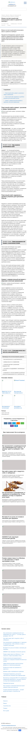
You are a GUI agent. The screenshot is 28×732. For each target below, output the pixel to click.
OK (19, 730)
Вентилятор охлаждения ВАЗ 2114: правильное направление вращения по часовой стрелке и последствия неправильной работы (15, 679)
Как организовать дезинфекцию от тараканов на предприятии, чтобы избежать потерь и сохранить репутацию (13, 495)
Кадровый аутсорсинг (8, 683)
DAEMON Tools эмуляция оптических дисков (10, 537)
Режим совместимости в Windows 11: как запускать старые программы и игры (13, 559)
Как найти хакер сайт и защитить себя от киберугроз (13, 472)
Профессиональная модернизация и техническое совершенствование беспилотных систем (14, 582)
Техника (5, 708)
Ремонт (5, 703)
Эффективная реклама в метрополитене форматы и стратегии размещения (11, 606)
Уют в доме (6, 710)
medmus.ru (12, 4)
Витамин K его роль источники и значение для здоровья (13, 517)
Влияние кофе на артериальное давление (13, 671)
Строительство (7, 705)
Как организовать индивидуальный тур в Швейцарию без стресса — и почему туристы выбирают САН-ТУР (14, 448)
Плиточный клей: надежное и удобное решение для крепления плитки (14, 97)
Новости (3, 25)
